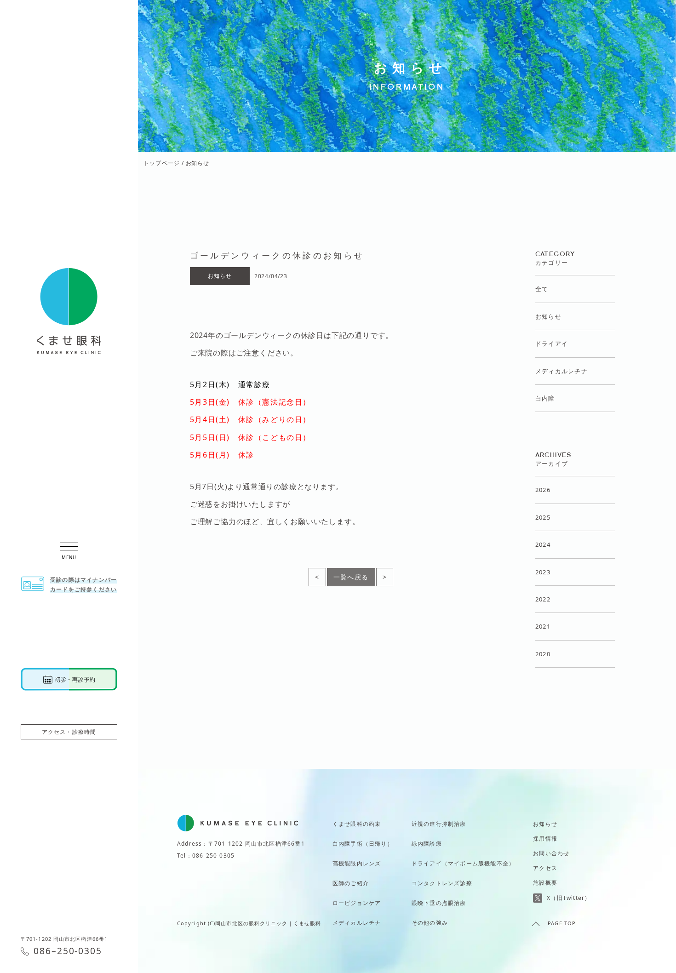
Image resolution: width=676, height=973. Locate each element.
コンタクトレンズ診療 (442, 883)
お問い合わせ (551, 853)
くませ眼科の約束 (356, 824)
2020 (542, 654)
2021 (542, 626)
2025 (542, 517)
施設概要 (545, 883)
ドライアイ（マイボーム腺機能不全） (463, 863)
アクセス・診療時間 (69, 731)
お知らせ (548, 316)
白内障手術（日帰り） (362, 843)
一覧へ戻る (351, 576)
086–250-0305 (68, 950)
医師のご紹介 (350, 883)
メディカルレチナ (561, 371)
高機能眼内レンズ (356, 863)
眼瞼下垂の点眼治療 (439, 903)
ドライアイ (551, 343)
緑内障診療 (427, 843)
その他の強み (430, 923)
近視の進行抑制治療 (439, 824)
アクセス (545, 868)
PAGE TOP (562, 923)
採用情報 (545, 838)
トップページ (161, 163)
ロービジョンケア (356, 903)
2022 (542, 599)
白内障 (545, 398)
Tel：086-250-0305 (206, 855)
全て (542, 289)
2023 (542, 572)
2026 (542, 490)
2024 (542, 544)
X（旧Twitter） (568, 898)
